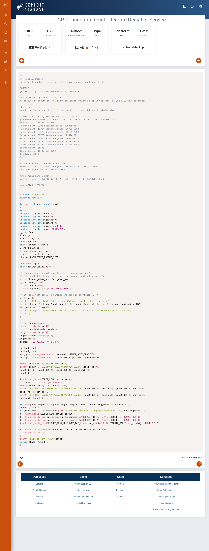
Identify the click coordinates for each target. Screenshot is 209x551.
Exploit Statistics (83, 503)
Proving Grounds (166, 503)
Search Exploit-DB (83, 484)
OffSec (120, 484)
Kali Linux (120, 490)
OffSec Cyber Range (166, 496)
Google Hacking (39, 490)
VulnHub (120, 496)
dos (97, 35)
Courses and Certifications (166, 484)
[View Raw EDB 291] (97, 47)
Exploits (39, 484)
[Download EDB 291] (87, 47)
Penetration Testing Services (166, 509)
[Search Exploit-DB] (200, 6)
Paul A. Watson (76, 35)
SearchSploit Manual (83, 496)
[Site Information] (193, 6)
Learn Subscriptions (166, 490)
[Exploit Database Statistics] (184, 6)
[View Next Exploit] (198, 60)
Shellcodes (40, 503)
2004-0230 (51, 35)
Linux (123, 35)
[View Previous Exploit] (21, 60)
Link (200, 457)
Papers (39, 496)
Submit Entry (83, 490)
